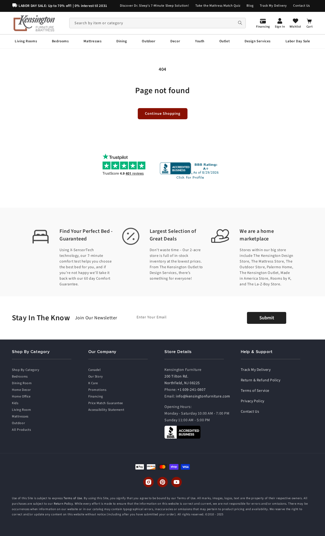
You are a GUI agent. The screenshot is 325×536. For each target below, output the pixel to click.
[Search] (240, 23)
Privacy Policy (252, 401)
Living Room (21, 409)
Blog (249, 5)
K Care (93, 383)
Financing (95, 396)
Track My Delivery (273, 5)
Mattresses (20, 416)
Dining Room (22, 383)
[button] (26, 41)
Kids (15, 403)
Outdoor (18, 423)
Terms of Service (255, 390)
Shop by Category (25, 370)
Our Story (95, 376)
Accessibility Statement (106, 409)
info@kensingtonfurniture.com (203, 396)
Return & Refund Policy (261, 380)
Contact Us (301, 5)
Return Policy (63, 504)
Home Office (21, 396)
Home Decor (21, 390)
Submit (266, 318)
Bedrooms (20, 376)
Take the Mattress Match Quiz (218, 5)
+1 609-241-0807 (191, 389)
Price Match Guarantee (105, 403)
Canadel (94, 370)
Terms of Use (73, 498)
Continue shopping (162, 113)
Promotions (97, 390)
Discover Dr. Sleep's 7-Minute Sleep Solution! (154, 5)
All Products (21, 429)
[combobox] (157, 23)
